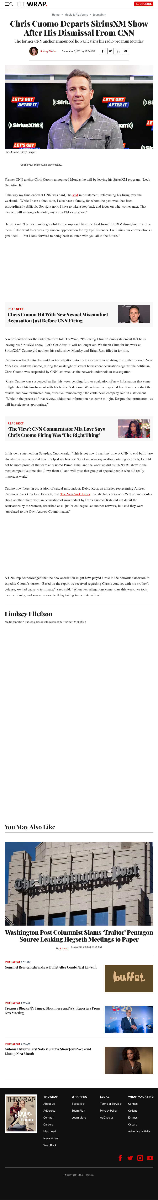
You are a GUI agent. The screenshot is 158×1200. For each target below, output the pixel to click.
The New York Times (75, 494)
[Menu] (9, 4)
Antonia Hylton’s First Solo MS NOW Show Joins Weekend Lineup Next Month (48, 1051)
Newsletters (50, 1138)
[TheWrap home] (31, 4)
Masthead (49, 1131)
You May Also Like (30, 827)
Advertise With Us (139, 1131)
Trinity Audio (40, 165)
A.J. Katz (64, 948)
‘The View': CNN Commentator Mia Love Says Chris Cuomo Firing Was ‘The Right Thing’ (56, 432)
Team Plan (78, 1110)
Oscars (132, 1124)
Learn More (79, 1117)
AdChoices (106, 1117)
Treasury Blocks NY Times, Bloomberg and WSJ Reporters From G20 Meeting (52, 1010)
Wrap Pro (79, 1096)
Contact (48, 1117)
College (132, 1110)
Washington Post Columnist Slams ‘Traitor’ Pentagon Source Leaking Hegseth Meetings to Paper (79, 936)
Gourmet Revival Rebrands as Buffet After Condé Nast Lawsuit (51, 967)
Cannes (133, 1103)
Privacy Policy (108, 1110)
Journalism (99, 14)
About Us (49, 1103)
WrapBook (50, 1145)
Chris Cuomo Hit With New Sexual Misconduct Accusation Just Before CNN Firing (58, 317)
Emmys (133, 1117)
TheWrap (50, 1096)
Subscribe (144, 3)
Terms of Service (110, 1103)
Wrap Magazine (140, 1096)
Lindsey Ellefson (48, 51)
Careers (48, 1124)
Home (56, 14)
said (75, 194)
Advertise (49, 1110)
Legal (105, 1096)
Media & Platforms (76, 14)
